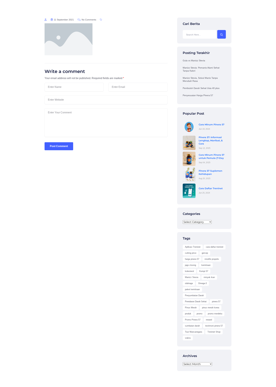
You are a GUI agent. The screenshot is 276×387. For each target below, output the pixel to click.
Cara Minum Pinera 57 (211, 124)
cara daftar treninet (214, 247)
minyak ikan (209, 277)
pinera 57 (216, 301)
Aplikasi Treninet (192, 247)
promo (199, 313)
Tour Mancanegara (193, 332)
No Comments (88, 19)
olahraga (189, 283)
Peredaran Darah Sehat (196, 301)
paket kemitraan (192, 289)
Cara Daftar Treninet (211, 188)
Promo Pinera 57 (192, 320)
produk (188, 313)
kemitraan (206, 265)
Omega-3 (202, 283)
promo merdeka (215, 313)
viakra (188, 338)
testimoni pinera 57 (214, 326)
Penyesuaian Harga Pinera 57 (198, 95)
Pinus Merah (191, 307)
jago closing (190, 265)
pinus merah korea (210, 307)
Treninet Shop (213, 332)
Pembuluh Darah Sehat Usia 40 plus (201, 88)
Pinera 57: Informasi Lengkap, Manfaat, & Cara (211, 140)
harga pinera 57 (192, 259)
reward (209, 320)
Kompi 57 (203, 271)
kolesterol (189, 271)
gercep (205, 253)
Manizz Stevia (191, 277)
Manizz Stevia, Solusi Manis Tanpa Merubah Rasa (200, 79)
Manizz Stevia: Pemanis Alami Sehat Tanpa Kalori (201, 69)
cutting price (190, 253)
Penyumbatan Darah (194, 295)
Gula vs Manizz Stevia (194, 60)
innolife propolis (212, 259)
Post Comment (59, 146)
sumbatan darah (192, 326)
